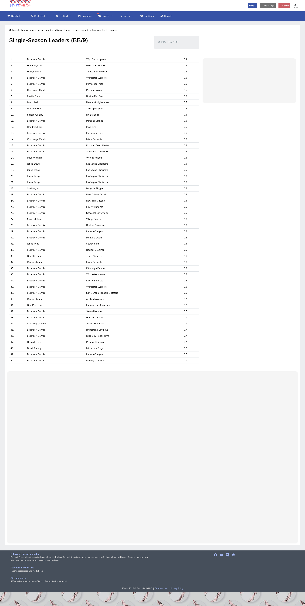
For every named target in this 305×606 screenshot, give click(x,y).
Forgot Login (268, 5)
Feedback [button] (149, 16)
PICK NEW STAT (169, 42)
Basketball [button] (39, 16)
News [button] (126, 16)
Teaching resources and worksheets (26, 571)
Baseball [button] (15, 16)
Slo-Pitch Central (59, 581)
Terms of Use (161, 588)
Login (253, 5)
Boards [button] (105, 16)
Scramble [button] (87, 16)
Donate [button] (168, 16)
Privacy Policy (176, 588)
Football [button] (63, 16)
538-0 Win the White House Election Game (30, 581)
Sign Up (285, 5)
